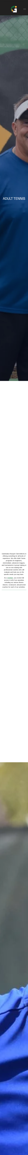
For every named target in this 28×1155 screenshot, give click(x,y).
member (10, 578)
